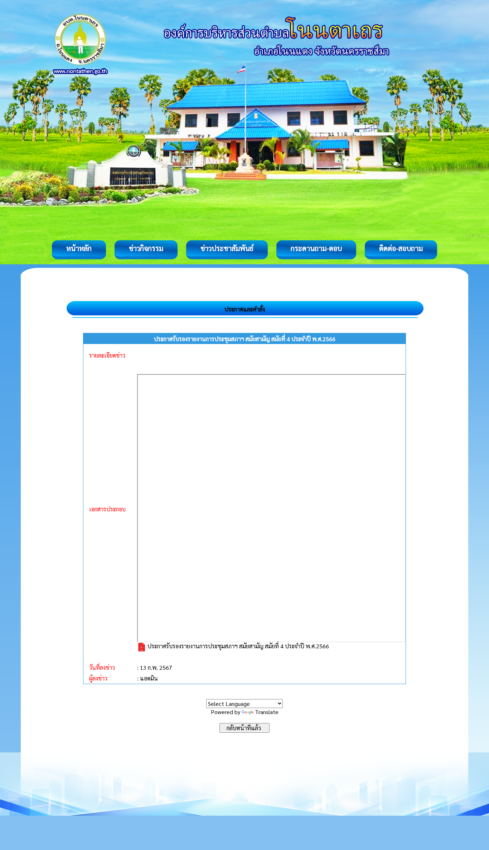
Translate (267, 712)
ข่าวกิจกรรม (146, 248)
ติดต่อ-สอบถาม (401, 248)
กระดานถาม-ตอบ (316, 248)
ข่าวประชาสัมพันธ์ (226, 248)
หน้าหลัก (79, 248)
